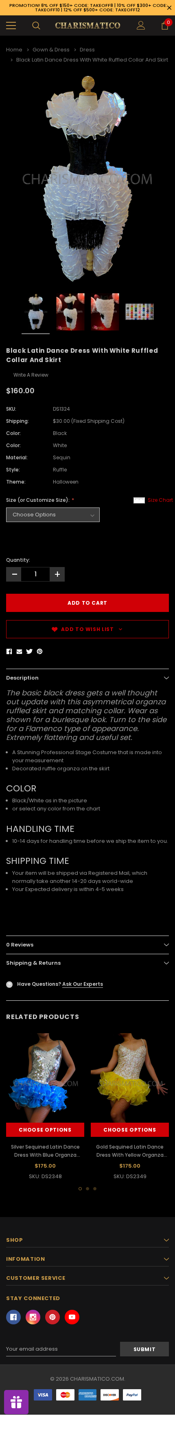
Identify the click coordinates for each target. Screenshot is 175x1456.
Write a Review (30, 374)
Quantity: (18, 559)
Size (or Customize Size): (38, 500)
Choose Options (45, 1129)
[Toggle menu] (11, 25)
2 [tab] (87, 1188)
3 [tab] (94, 1188)
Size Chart (160, 500)
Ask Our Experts (82, 984)
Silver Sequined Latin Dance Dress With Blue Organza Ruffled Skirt (45, 1154)
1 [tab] (80, 1188)
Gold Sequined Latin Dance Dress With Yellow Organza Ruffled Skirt (130, 1154)
